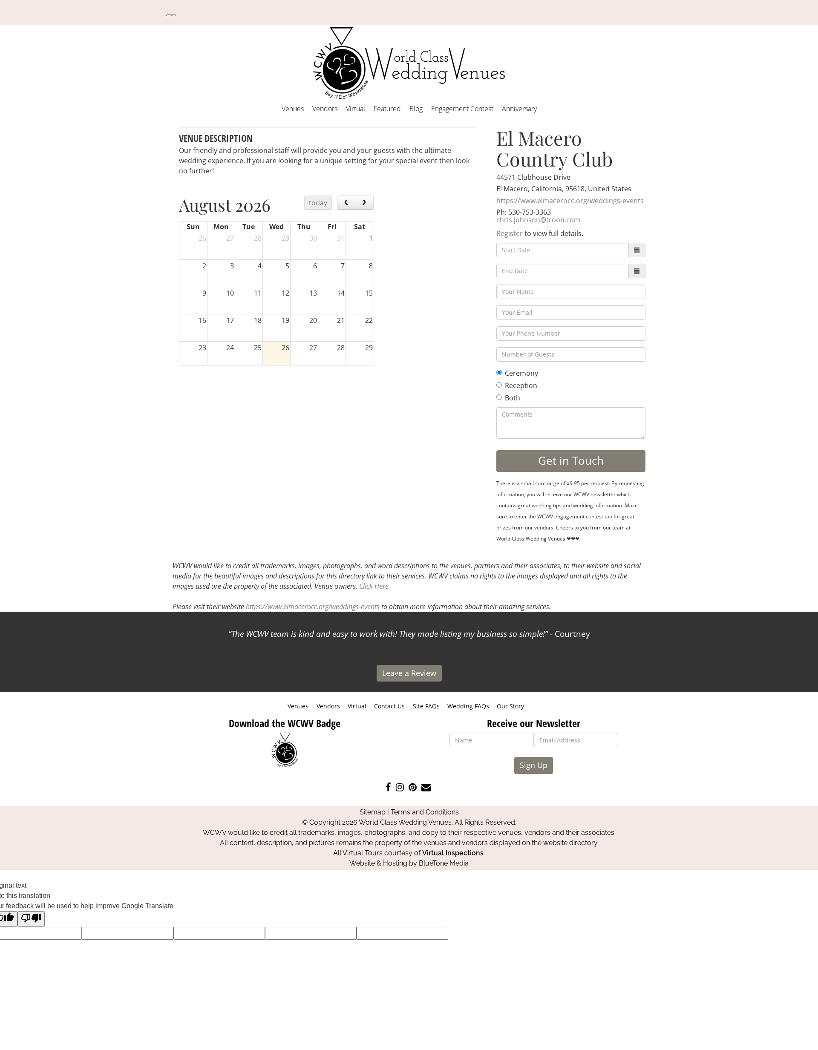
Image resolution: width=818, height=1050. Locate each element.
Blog (416, 108)
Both (512, 398)
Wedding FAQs (468, 706)
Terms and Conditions (425, 812)
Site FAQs (426, 706)
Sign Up (533, 765)
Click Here (374, 586)
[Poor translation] (31, 919)
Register (509, 233)
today (318, 202)
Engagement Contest (462, 108)
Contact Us (389, 706)
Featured (387, 108)
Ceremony (521, 373)
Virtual (355, 108)
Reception (521, 385)
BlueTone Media (444, 863)
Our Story (510, 706)
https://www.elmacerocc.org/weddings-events (570, 200)
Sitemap (373, 812)
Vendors (324, 108)
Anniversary (519, 108)
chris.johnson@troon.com (538, 219)
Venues (293, 108)
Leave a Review (409, 673)
